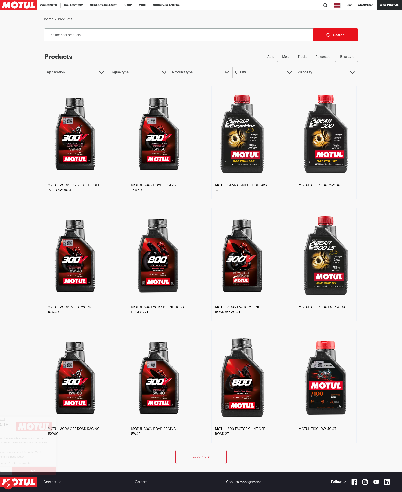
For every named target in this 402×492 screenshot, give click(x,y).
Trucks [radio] (302, 56)
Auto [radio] (270, 56)
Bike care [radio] (347, 56)
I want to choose (26, 471)
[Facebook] (354, 482)
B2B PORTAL (389, 5)
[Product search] (325, 5)
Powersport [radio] (323, 56)
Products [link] (65, 19)
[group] (311, 57)
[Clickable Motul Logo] (18, 5)
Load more (201, 456)
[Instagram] (365, 482)
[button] (9, 485)
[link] (127, 5)
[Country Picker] (337, 5)
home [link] (48, 19)
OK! (70, 471)
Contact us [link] (52, 482)
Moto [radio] (286, 56)
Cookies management (243, 482)
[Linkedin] (387, 482)
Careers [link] (141, 482)
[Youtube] (376, 482)
